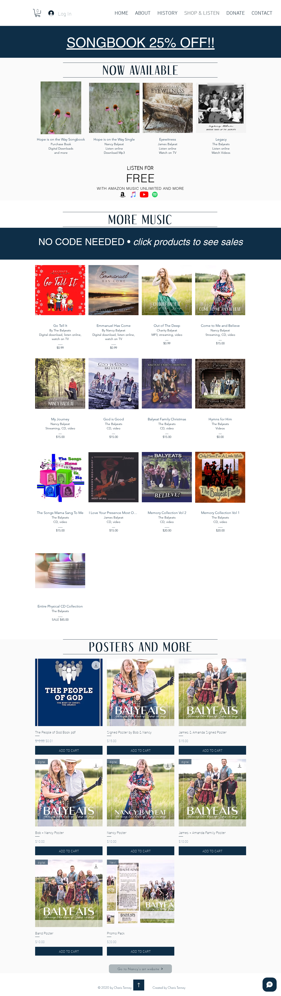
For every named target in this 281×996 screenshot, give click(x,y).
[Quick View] (69, 692)
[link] (37, 13)
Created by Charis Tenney (169, 987)
